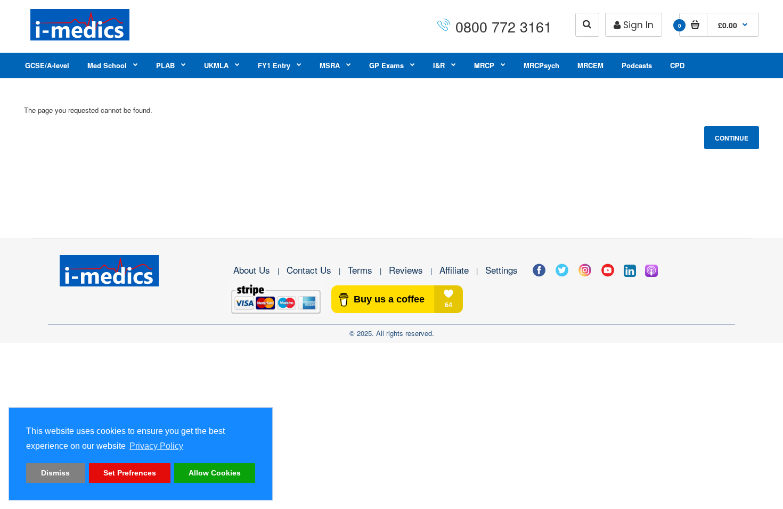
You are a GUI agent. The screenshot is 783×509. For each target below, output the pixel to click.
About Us (251, 269)
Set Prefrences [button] (129, 473)
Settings (501, 269)
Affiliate (454, 269)
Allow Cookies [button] (215, 473)
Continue (731, 138)
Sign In (638, 25)
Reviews (406, 269)
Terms (360, 269)
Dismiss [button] (55, 473)
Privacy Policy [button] (156, 445)
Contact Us (309, 269)
